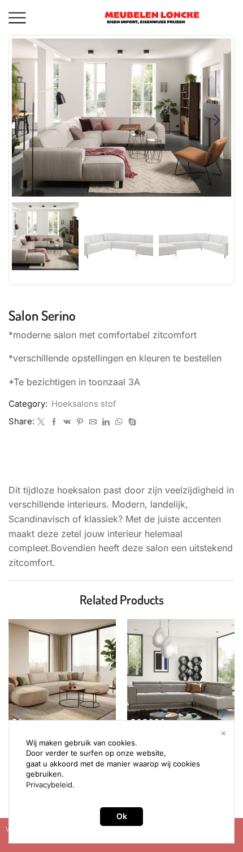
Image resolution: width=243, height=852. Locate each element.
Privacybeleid (49, 784)
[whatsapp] (118, 422)
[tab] (121, 464)
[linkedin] (105, 422)
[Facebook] (53, 422)
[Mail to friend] (92, 422)
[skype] (130, 422)
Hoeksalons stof (83, 404)
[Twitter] (40, 422)
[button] (26, 121)
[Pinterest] (79, 422)
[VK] (66, 422)
